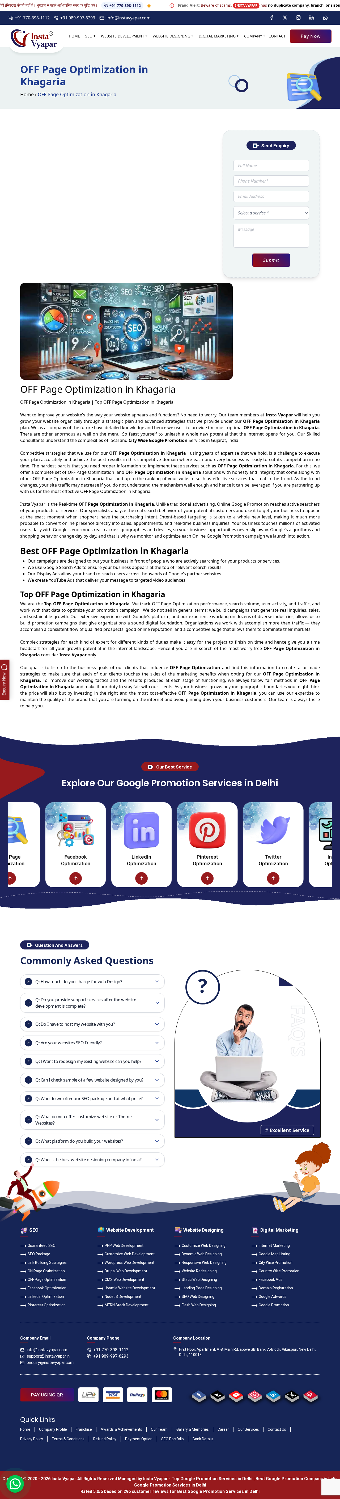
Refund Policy (104, 1439)
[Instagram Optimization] (309, 830)
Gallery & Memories (192, 1429)
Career (223, 1429)
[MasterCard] (162, 1394)
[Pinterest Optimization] (177, 830)
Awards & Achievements (121, 1429)
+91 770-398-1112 (93, 5)
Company (253, 36)
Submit (271, 260)
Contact (277, 36)
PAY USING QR (47, 1394)
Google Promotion (250, 504)
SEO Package (39, 1254)
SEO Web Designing (198, 1296)
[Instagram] (298, 18)
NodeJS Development (123, 1296)
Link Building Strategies (47, 1262)
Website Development (122, 36)
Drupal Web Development (126, 1271)
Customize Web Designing (204, 1245)
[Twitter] (285, 18)
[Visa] (113, 1394)
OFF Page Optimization (47, 1279)
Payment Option (138, 1439)
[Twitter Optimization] (243, 830)
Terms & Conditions (68, 1439)
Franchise (84, 1429)
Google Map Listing (274, 1254)
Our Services (248, 1429)
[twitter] (292, 1394)
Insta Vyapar (32, 504)
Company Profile (53, 1429)
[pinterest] (310, 1394)
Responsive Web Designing (204, 1262)
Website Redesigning (199, 1271)
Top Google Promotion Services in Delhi (212, 1478)
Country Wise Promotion (279, 1271)
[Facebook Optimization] (45, 830)
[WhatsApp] (325, 18)
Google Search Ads (62, 567)
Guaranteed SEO (42, 1245)
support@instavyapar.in (48, 1356)
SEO (88, 36)
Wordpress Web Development (129, 1262)
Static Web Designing (199, 1279)
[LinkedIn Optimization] (111, 830)
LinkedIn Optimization (111, 860)
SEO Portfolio (172, 1439)
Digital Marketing (217, 36)
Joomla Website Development (130, 1288)
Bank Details (203, 1439)
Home (74, 36)
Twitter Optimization (243, 860)
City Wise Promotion (275, 1262)
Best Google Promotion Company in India (297, 1478)
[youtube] (236, 1394)
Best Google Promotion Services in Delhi (218, 1491)
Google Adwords (272, 1296)
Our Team (159, 1429)
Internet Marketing (274, 1245)
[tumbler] (217, 1394)
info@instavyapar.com (129, 18)
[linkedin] (273, 1394)
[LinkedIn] (311, 18)
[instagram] (255, 1394)
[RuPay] (137, 1394)
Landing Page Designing (202, 1288)
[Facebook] (271, 18)
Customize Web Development (130, 1254)
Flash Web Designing (199, 1305)
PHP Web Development (124, 1245)
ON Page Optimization (46, 1271)
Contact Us (277, 1429)
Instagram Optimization (309, 860)
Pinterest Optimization (177, 860)
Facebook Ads (270, 1279)
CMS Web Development (124, 1279)
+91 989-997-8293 (77, 18)
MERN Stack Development (126, 1305)
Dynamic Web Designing (202, 1254)
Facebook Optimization (45, 860)
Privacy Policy (31, 1439)
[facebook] (199, 1394)
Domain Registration (276, 1288)
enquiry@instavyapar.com (50, 1362)
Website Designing (171, 36)
